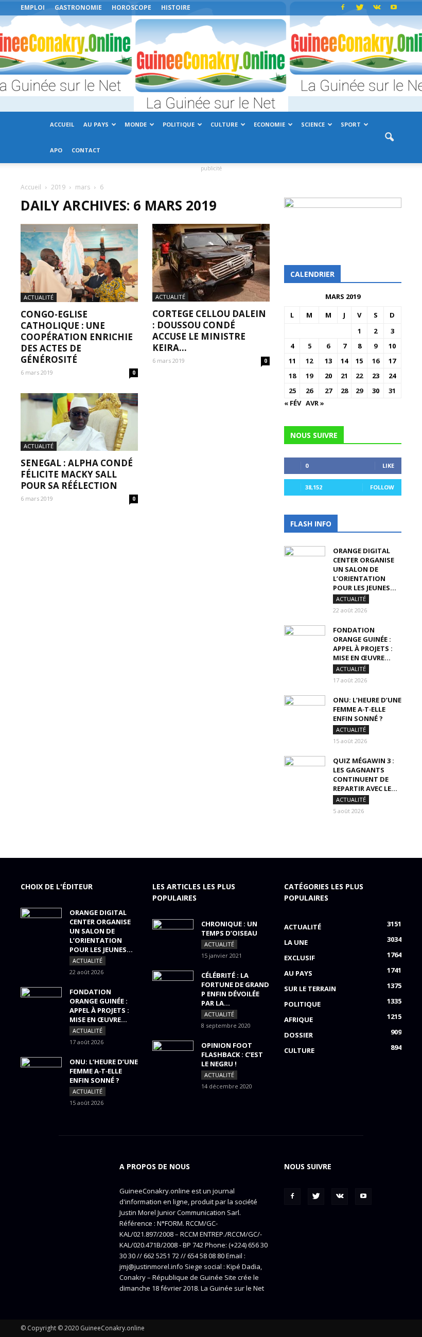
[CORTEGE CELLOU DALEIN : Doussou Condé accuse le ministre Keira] (211, 263)
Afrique (298, 1019)
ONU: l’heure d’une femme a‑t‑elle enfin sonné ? (367, 709)
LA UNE (296, 942)
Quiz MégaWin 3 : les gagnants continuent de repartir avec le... (365, 774)
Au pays (96, 124)
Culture (224, 124)
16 (375, 360)
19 (309, 375)
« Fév (292, 403)
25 (292, 390)
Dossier (298, 1035)
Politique (179, 124)
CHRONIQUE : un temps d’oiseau (229, 928)
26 (309, 390)
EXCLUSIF (299, 957)
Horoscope (131, 7)
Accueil (62, 124)
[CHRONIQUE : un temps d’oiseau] (173, 933)
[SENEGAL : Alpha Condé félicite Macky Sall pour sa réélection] (79, 422)
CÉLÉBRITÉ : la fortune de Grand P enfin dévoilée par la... (235, 989)
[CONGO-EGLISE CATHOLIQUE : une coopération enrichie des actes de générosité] (79, 263)
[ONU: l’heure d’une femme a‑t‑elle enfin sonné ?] (304, 709)
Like (388, 465)
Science (313, 124)
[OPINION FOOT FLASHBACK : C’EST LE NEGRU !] (173, 1055)
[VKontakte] (376, 7)
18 (292, 375)
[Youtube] (393, 7)
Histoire (175, 7)
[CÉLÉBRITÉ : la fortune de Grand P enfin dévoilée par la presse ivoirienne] (173, 985)
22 (359, 375)
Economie (269, 124)
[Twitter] (359, 7)
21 (344, 375)
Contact (86, 150)
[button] (389, 137)
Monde (136, 124)
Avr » (315, 403)
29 (359, 390)
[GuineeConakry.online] (211, 63)
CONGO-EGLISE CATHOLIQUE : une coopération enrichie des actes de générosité (77, 336)
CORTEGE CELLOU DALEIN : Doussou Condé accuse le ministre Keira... (209, 331)
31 (392, 390)
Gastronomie (78, 7)
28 (344, 390)
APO (56, 150)
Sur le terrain (310, 988)
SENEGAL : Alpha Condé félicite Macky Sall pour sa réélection (77, 474)
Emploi (33, 7)
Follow (382, 487)
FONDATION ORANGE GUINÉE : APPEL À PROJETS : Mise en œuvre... (363, 643)
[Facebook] (342, 7)
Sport (351, 124)
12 (309, 360)
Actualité (39, 297)
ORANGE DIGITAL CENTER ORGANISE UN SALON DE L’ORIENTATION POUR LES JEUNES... (364, 569)
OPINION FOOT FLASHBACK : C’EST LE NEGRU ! (232, 1054)
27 (328, 390)
